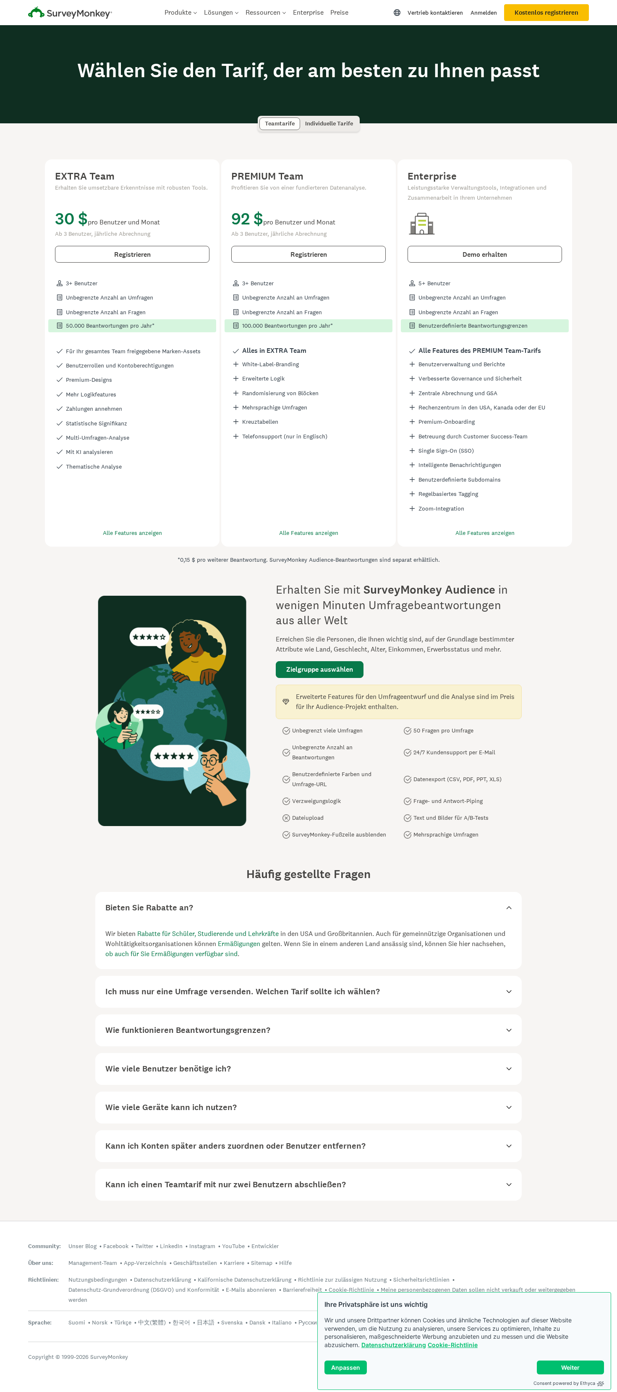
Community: (44, 1246)
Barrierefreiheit (302, 1289)
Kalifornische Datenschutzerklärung (244, 1279)
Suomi (76, 1322)
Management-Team (92, 1263)
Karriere (234, 1263)
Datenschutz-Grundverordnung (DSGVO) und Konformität (143, 1289)
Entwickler (265, 1246)
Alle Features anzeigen (132, 533)
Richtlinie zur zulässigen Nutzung (342, 1279)
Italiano (282, 1322)
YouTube (233, 1246)
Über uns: (40, 1263)
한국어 (181, 1322)
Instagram (202, 1246)
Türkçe (122, 1322)
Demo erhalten (485, 254)
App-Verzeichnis (145, 1263)
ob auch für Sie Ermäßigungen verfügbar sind (171, 953)
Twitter (144, 1246)
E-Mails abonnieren (251, 1289)
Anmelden (484, 12)
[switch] (262, 120)
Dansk (257, 1322)
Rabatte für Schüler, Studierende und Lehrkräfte (208, 933)
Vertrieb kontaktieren (435, 12)
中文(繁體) (152, 1322)
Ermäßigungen (239, 943)
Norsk (99, 1322)
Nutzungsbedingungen (97, 1279)
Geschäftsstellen (195, 1263)
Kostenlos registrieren (546, 12)
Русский (309, 1322)
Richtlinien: (43, 1280)
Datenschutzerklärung (393, 1344)
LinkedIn (171, 1246)
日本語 (205, 1322)
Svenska (232, 1322)
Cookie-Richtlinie (453, 1344)
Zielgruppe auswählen (319, 669)
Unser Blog (82, 1246)
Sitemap (261, 1263)
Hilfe (285, 1263)
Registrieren (132, 254)
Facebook (115, 1246)
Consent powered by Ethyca (564, 1383)
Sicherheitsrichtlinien (421, 1279)
